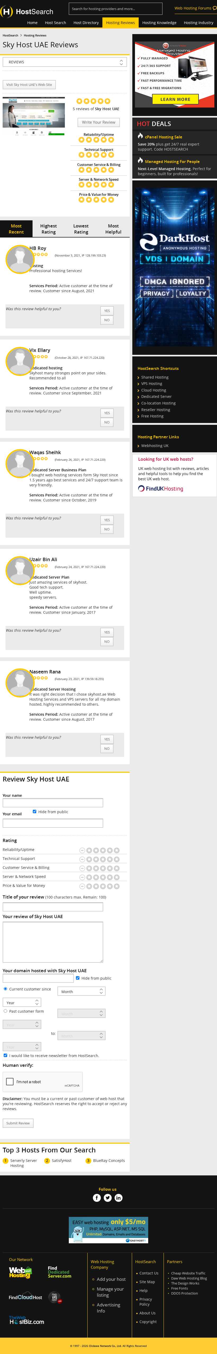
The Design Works (185, 1283)
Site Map (147, 1281)
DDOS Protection (184, 1293)
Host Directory (86, 22)
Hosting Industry (198, 22)
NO (107, 320)
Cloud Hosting (153, 390)
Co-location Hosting (158, 403)
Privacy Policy (145, 1302)
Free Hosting (152, 415)
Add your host (111, 1279)
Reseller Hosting (155, 409)
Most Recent (16, 229)
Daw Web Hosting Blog (189, 1278)
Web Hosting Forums (193, 8)
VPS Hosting (151, 383)
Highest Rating (48, 229)
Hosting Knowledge (159, 22)
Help (143, 1290)
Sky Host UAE (107, 108)
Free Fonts (179, 1288)
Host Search (55, 22)
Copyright (148, 1321)
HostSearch (10, 35)
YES (107, 311)
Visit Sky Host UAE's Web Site (29, 84)
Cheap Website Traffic (188, 1273)
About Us (147, 1312)
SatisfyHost (61, 1160)
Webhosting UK (155, 445)
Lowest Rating (81, 229)
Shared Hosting (155, 377)
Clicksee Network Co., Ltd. (105, 1346)
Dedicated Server (156, 396)
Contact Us (149, 1273)
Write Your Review (98, 122)
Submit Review (18, 1123)
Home (32, 22)
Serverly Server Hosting (23, 1163)
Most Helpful (113, 229)
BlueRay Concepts (109, 1160)
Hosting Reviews (120, 22)
